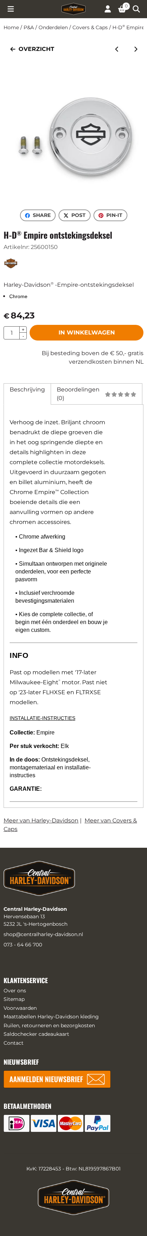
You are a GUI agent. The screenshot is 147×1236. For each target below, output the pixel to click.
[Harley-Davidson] (11, 267)
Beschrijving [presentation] (27, 389)
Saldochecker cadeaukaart (36, 1034)
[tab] (27, 394)
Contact (14, 1043)
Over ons (15, 990)
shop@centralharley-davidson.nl (43, 934)
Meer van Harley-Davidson (41, 820)
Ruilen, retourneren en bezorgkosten (49, 1025)
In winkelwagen (87, 332)
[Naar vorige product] (117, 49)
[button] (11, 8)
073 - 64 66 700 (23, 944)
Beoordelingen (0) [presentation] (78, 393)
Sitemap (14, 999)
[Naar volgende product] (135, 49)
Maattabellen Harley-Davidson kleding (51, 1016)
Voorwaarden (20, 1008)
